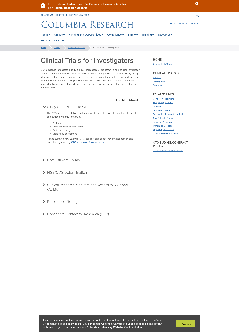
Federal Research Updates (71, 8)
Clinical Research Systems (165, 133)
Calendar (193, 23)
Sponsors (157, 85)
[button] (196, 3)
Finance (157, 106)
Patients (157, 77)
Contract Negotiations (163, 98)
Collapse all (133, 100)
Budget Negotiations (163, 102)
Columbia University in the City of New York (65, 15)
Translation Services (162, 125)
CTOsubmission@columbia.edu (88, 142)
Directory (182, 23)
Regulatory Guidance (163, 110)
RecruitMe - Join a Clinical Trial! (168, 114)
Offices (57, 47)
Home (173, 23)
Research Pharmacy (162, 121)
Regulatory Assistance (163, 129)
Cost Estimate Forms (163, 118)
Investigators (159, 81)
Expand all (120, 100)
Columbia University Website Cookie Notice (114, 327)
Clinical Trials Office (76, 47)
